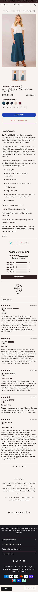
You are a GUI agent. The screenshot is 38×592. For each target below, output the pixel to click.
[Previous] (3, 40)
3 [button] (19, 466)
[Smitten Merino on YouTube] (24, 561)
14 (17, 107)
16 (21, 107)
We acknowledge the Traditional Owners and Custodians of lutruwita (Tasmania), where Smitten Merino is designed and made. (19, 530)
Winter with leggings (9, 149)
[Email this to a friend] (26, 243)
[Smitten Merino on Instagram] (17, 561)
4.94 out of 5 (23, 256)
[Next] (34, 40)
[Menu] (1, 5)
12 (14, 107)
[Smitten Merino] (19, 5)
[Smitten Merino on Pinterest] (20, 561)
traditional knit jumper (24, 149)
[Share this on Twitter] (11, 243)
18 (24, 107)
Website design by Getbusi (19, 571)
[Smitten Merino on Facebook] (13, 561)
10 (10, 107)
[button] (10, 262)
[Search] (31, 5)
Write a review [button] (19, 277)
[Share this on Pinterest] (21, 243)
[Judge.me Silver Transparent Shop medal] (18, 288)
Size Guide (30, 95)
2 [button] (16, 466)
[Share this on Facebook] (16, 243)
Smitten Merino (14, 567)
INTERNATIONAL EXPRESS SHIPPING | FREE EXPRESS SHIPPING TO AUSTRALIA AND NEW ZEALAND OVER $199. (19, 1)
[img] (5, 305)
